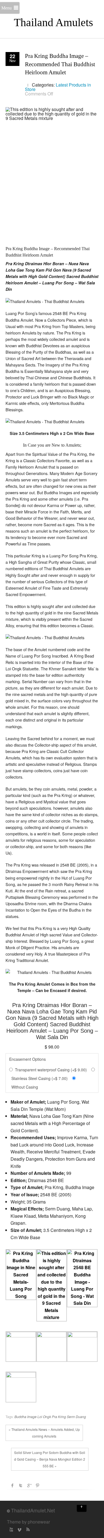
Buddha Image (25, 1416)
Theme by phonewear (28, 1522)
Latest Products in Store (58, 87)
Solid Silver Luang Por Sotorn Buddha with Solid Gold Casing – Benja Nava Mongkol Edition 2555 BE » (49, 1459)
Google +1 (29, 1485)
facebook (12, 1485)
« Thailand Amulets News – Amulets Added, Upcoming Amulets (44, 1432)
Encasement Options (27, 1059)
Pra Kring (59, 1416)
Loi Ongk (44, 1416)
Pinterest (37, 1485)
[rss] (28, 1529)
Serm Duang (76, 1416)
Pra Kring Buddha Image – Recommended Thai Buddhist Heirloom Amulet (60, 64)
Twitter (21, 1485)
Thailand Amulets (53, 22)
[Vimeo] (19, 1529)
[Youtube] (11, 1529)
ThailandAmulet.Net (33, 1510)
